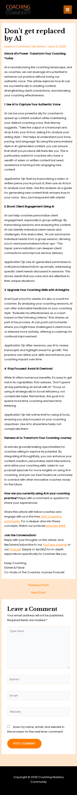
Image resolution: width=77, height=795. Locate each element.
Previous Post (38, 585)
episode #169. (56, 526)
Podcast (15, 549)
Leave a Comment (17, 46)
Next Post (38, 592)
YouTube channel (55, 544)
